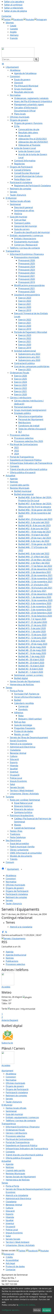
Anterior (6, 1020)
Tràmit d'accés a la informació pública (24, 1154)
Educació (10, 1211)
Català (13, 25)
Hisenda (10, 1217)
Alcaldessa (11, 875)
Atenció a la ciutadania (17, 1195)
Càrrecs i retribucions (16, 1133)
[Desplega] (21, 869)
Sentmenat (11, 1111)
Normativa (11, 881)
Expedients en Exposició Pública (21, 1145)
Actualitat (6, 1161)
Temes (5, 1182)
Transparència (9, 1123)
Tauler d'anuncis (14, 903)
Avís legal (10, 1263)
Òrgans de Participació (17, 891)
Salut (8, 1235)
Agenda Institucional (16, 954)
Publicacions (12, 961)
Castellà (14, 28)
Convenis (10, 1151)
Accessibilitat (12, 1260)
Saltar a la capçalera (14, 1)
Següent (14, 1020)
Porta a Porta (12, 1186)
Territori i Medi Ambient (17, 1242)
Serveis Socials (13, 1239)
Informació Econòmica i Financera (22, 1126)
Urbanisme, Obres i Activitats (20, 1245)
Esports (9, 1214)
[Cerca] (36, 59)
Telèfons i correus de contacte (21, 1120)
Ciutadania (11, 1201)
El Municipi (7, 1105)
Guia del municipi (14, 1114)
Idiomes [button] (10, 22)
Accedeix (6, 986)
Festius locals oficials (16, 1108)
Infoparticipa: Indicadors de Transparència (27, 1148)
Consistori (11, 878)
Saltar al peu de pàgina (15, 10)
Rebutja (37, 1310)
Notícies (10, 958)
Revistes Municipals (15, 1173)
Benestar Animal (14, 1204)
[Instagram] (40, 19)
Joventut (10, 1223)
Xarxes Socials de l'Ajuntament (21, 1176)
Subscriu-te (7, 1042)
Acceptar (46, 1310)
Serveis (9, 900)
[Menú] (3, 63)
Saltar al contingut (13, 4)
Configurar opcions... (11, 1310)
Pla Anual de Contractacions (20, 1139)
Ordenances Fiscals (15, 1129)
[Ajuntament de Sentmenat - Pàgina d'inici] (18, 52)
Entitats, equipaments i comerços (22, 1117)
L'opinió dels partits (15, 1170)
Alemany (14, 35)
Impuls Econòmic (14, 1232)
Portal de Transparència (17, 1142)
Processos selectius (15, 964)
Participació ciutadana (17, 894)
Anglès (13, 32)
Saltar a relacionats (13, 7)
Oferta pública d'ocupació (18, 1158)
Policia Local (12, 1229)
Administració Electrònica (18, 1198)
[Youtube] (28, 19)
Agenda (9, 951)
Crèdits (9, 1257)
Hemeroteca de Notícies (18, 1179)
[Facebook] (17, 19)
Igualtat (10, 1220)
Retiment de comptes (16, 897)
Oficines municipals (15, 884)
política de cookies (27, 1305)
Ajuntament (13, 869)
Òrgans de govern (15, 888)
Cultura (9, 1207)
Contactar (6, 16)
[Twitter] (6, 19)
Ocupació (10, 1226)
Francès (14, 38)
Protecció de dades (15, 1266)
